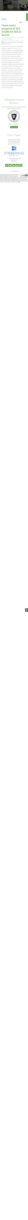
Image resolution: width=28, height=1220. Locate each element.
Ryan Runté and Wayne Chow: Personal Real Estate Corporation (10, 6)
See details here (17, 48)
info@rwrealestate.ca (14, 144)
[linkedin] (14, 165)
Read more (14, 127)
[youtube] (17, 165)
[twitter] (10, 165)
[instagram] (21, 165)
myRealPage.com (16, 171)
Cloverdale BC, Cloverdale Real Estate (15, 40)
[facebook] (7, 165)
